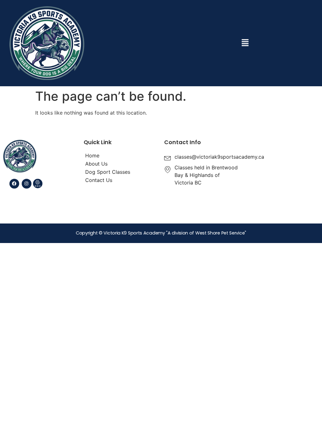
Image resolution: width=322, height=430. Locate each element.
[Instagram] (26, 184)
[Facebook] (14, 184)
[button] (245, 43)
